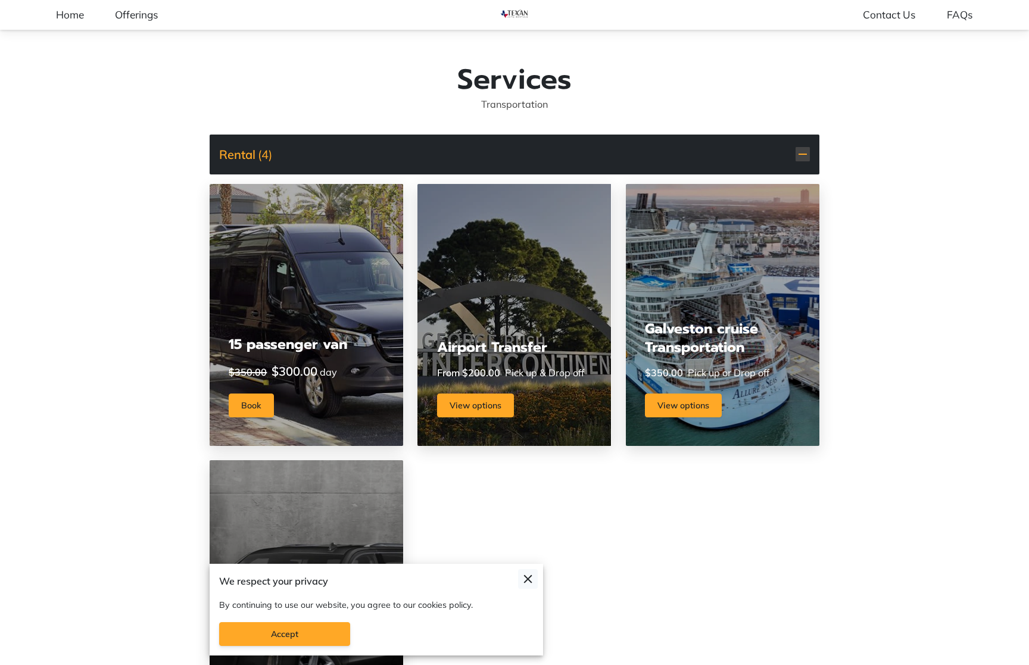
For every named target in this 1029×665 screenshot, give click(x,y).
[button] (514, 154)
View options (475, 405)
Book (251, 405)
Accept (284, 634)
